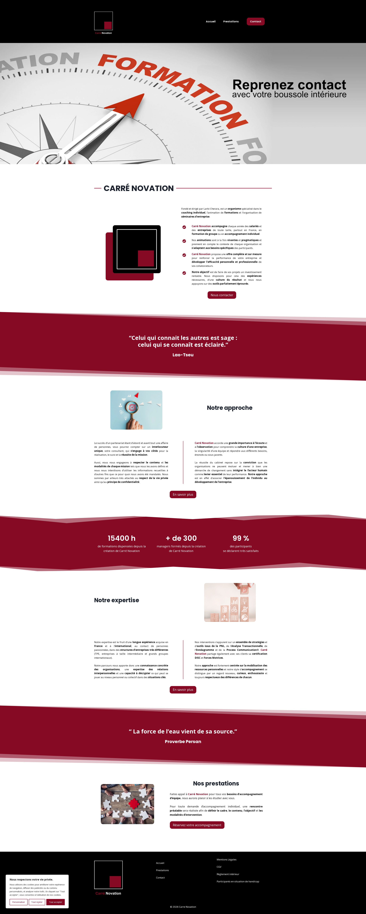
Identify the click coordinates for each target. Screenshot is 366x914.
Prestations (231, 21)
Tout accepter (55, 902)
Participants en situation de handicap (238, 881)
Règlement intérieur (228, 874)
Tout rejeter (36, 902)
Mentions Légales (226, 859)
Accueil (211, 21)
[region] (37, 891)
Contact (255, 21)
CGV (219, 866)
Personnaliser (18, 902)
